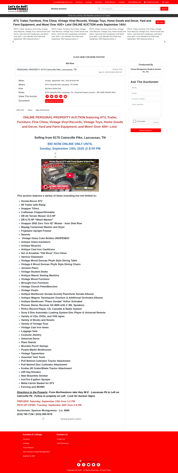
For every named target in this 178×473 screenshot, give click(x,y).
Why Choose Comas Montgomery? (36, 452)
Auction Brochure (55, 101)
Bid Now (160, 22)
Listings (89, 2)
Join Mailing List (134, 2)
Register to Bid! (29, 456)
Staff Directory (63, 443)
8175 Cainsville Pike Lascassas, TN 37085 (61, 85)
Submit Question (145, 130)
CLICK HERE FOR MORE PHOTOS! (89, 57)
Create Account (152, 2)
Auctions (79, 2)
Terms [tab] (30, 110)
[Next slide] (164, 41)
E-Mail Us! (61, 439)
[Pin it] (56, 96)
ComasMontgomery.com (62, 2)
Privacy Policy (105, 470)
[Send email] (61, 96)
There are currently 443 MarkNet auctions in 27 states (89, 16)
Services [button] (98, 2)
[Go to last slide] (13, 41)
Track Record (110, 2)
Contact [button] (122, 2)
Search (164, 9)
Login (166, 2)
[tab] (20, 110)
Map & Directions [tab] (42, 110)
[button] (47, 96)
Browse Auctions (59, 9)
